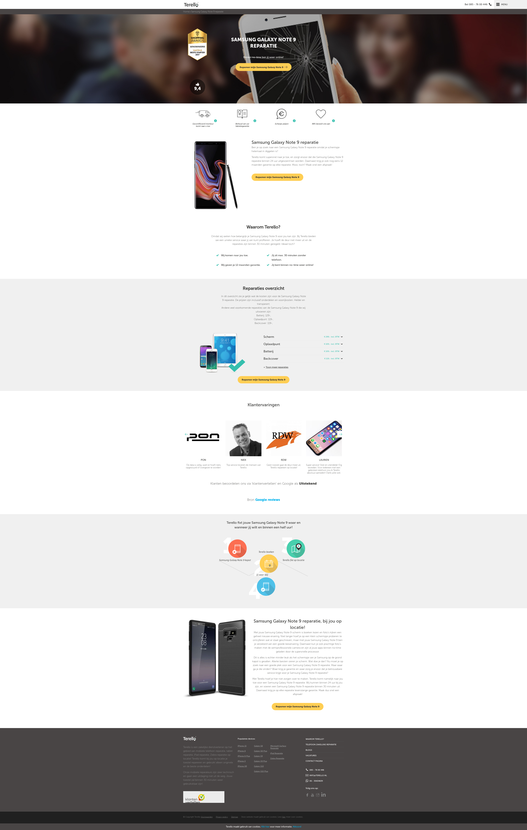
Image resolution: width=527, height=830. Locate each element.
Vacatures (311, 755)
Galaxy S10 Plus (261, 771)
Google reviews (267, 500)
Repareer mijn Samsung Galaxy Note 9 (261, 67)
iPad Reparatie (276, 753)
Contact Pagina (314, 761)
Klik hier (265, 826)
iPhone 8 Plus (244, 756)
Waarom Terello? (315, 739)
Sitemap (234, 817)
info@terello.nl (318, 775)
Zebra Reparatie (277, 758)
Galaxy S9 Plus (260, 761)
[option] (203, 444)
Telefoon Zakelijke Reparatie (321, 744)
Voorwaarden (207, 817)
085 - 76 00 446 (316, 770)
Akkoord (297, 826)
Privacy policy (222, 817)
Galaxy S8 (258, 746)
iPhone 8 (242, 751)
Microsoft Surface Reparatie (278, 747)
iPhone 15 (242, 746)
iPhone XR (242, 766)
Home (186, 11)
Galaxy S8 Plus (260, 751)
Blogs (309, 750)
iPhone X (242, 761)
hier (283, 817)
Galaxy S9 (258, 756)
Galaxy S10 (259, 766)
